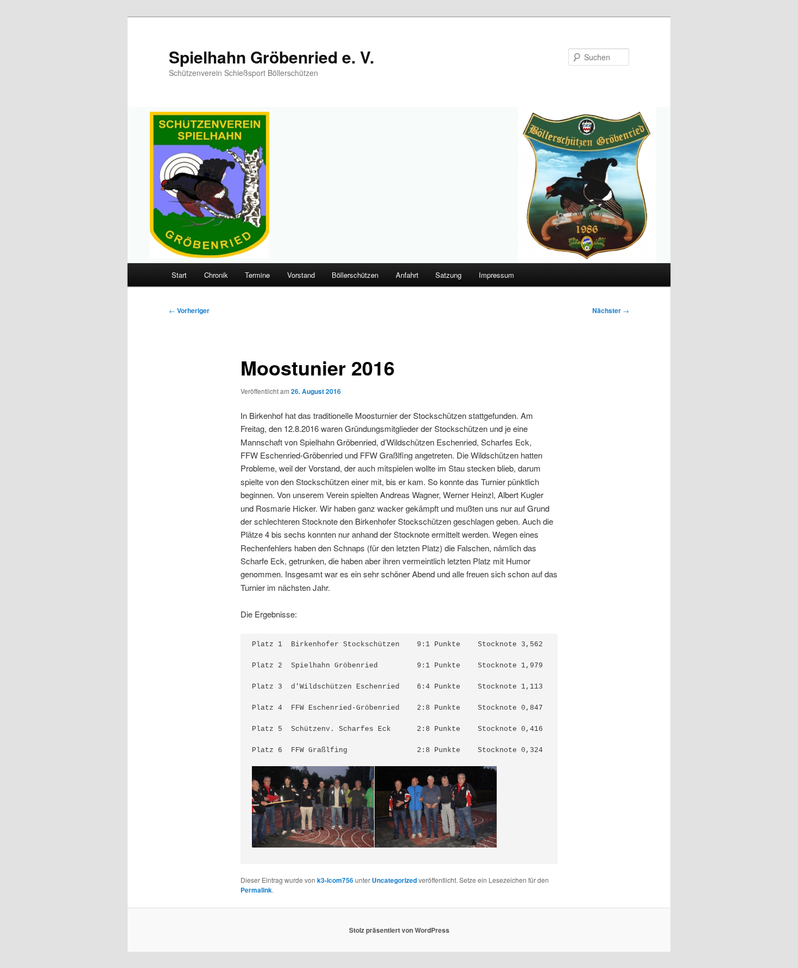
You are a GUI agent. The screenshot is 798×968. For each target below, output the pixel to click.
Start (179, 275)
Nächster (610, 310)
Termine (257, 275)
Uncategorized (394, 880)
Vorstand (301, 275)
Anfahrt (407, 275)
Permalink (256, 890)
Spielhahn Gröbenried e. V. (271, 56)
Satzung (448, 275)
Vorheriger (189, 310)
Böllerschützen (355, 275)
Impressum (496, 275)
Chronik (216, 275)
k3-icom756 (335, 880)
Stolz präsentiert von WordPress (399, 930)
